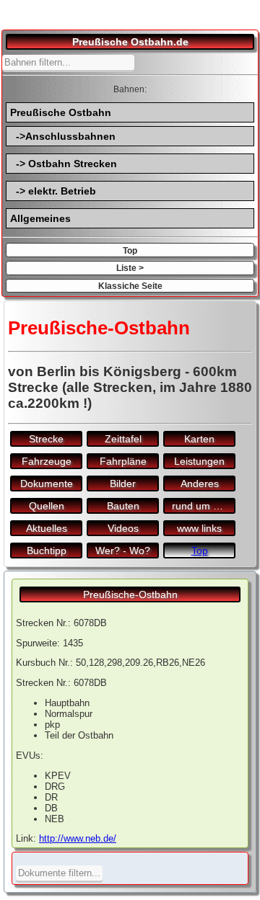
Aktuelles (46, 528)
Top (130, 250)
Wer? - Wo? (122, 550)
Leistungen (199, 461)
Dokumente (46, 483)
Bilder (123, 483)
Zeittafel (123, 439)
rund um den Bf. (203, 506)
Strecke (46, 439)
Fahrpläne (123, 461)
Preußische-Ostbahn (130, 594)
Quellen (46, 506)
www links (199, 528)
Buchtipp (46, 550)
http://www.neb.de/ (77, 838)
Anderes (200, 483)
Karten (199, 439)
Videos (123, 528)
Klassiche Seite (130, 285)
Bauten (123, 506)
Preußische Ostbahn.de (130, 42)
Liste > (130, 267)
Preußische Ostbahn (60, 112)
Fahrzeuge (47, 461)
